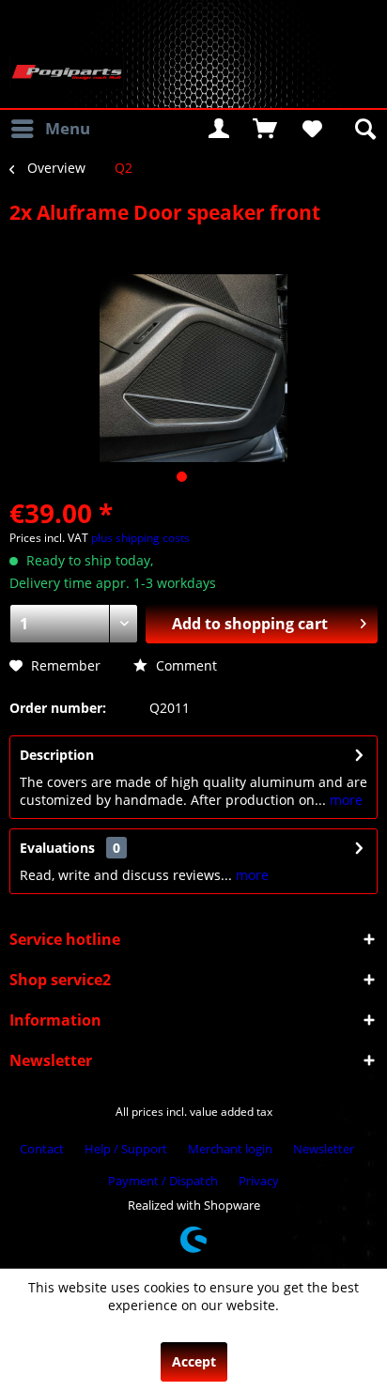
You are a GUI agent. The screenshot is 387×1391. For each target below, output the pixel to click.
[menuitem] (50, 128)
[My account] (219, 128)
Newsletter (323, 1148)
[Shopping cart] (265, 128)
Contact (42, 1148)
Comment (184, 665)
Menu (67, 128)
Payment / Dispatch (163, 1180)
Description (57, 755)
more (344, 800)
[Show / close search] (363, 128)
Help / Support (126, 1148)
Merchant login (230, 1148)
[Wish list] (311, 128)
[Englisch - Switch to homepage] (66, 72)
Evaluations (57, 848)
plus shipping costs (140, 538)
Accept (194, 1361)
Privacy (259, 1180)
